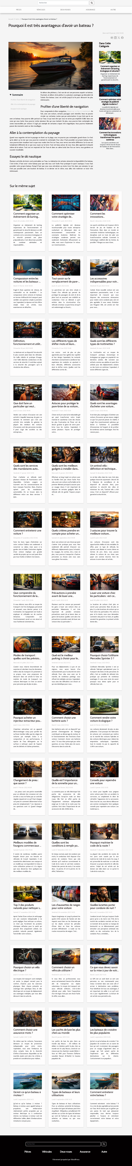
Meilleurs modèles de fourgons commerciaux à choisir (27, 845)
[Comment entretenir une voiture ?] (27, 519)
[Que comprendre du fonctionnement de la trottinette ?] (27, 582)
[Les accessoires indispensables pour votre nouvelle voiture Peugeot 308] (104, 267)
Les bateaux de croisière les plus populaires (103, 1031)
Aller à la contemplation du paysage (23, 104)
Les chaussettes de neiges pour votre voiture (66, 906)
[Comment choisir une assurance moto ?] (27, 1018)
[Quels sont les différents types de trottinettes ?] (104, 329)
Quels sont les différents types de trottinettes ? (103, 342)
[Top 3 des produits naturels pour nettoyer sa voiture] (27, 893)
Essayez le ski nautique (19, 108)
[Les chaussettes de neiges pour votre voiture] (66, 893)
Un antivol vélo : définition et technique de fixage (102, 468)
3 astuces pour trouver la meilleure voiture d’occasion (103, 533)
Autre (113, 9)
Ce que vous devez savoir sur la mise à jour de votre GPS (104, 970)
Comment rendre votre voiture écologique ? (103, 719)
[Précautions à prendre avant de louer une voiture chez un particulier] (66, 582)
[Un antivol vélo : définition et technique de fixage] (104, 454)
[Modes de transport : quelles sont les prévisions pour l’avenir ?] (27, 644)
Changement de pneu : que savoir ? (26, 782)
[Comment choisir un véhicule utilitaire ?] (66, 956)
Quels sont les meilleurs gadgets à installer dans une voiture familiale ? (65, 468)
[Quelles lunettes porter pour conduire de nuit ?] (104, 893)
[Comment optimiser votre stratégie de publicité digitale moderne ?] (110, 90)
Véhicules (41, 9)
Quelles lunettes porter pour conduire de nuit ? (103, 906)
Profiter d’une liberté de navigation (23, 99)
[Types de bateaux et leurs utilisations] (66, 1081)
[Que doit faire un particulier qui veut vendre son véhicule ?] (27, 392)
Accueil (10, 19)
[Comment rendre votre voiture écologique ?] (104, 706)
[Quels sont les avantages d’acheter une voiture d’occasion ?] (104, 392)
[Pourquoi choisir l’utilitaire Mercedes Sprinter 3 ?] (104, 644)
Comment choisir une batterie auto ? (64, 719)
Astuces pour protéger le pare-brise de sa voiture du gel (65, 406)
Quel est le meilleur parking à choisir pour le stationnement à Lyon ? (65, 658)
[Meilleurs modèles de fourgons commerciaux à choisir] (27, 831)
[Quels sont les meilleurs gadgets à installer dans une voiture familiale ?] (66, 454)
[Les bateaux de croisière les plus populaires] (104, 1018)
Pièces (18, 9)
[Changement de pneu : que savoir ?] (27, 769)
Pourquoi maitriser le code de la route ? (101, 844)
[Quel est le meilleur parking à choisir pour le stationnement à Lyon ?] (66, 644)
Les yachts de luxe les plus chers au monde (66, 1031)
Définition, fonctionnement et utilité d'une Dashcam (27, 344)
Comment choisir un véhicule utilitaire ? (63, 969)
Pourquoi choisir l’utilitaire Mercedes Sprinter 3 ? (104, 657)
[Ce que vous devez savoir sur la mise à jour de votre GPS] (104, 956)
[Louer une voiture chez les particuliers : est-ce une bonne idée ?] (104, 582)
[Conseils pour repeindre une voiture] (104, 769)
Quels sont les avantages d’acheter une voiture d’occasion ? (103, 406)
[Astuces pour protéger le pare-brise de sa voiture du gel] (66, 392)
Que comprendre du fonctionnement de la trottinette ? (25, 596)
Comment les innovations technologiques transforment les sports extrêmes (110, 136)
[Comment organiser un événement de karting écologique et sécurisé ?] (110, 57)
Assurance (90, 9)
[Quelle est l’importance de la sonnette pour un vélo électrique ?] (66, 769)
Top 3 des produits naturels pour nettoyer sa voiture (27, 908)
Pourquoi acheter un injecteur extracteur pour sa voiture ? (27, 720)
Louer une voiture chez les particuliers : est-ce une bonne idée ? (102, 596)
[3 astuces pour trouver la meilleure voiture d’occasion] (104, 519)
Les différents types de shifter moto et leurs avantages (64, 344)
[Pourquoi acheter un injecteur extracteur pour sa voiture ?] (27, 706)
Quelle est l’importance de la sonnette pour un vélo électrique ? (64, 783)
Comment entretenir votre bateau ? (101, 1094)
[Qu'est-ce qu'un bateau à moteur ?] (27, 1081)
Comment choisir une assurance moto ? (25, 1031)
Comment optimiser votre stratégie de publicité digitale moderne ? (110, 101)
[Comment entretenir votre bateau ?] (104, 1081)
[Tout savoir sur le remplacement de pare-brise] (66, 267)
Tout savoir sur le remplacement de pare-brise (65, 281)
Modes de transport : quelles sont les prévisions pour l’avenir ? (27, 658)
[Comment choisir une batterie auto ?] (66, 706)
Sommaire (17, 95)
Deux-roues (65, 9)
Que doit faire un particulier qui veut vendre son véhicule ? (25, 406)
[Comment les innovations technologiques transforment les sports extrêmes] (110, 123)
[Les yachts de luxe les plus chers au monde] (66, 1018)
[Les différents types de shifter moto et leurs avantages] (66, 329)
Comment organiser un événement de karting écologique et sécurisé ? (110, 68)
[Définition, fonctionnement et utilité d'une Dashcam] (27, 329)
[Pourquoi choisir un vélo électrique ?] (27, 956)
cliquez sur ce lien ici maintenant (79, 111)
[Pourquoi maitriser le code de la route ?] (104, 831)
